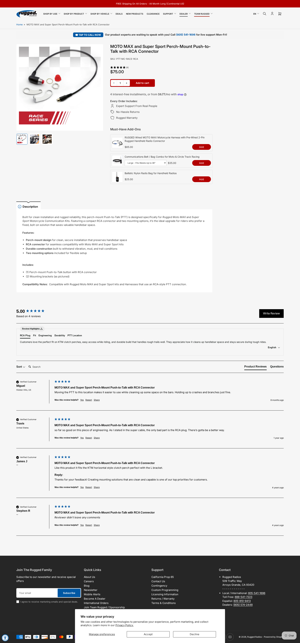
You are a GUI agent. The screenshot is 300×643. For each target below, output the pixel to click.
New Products (134, 13)
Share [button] (97, 400)
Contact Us (158, 581)
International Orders (96, 603)
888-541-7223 (243, 597)
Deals (119, 13)
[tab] (255, 367)
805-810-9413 (242, 601)
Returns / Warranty (162, 598)
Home (19, 24)
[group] (34, 311)
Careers (89, 581)
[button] (161, 67)
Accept (148, 634)
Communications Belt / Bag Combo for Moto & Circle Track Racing (162, 156)
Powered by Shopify (274, 637)
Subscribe (69, 592)
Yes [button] (82, 400)
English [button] (272, 347)
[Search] (264, 14)
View (117, 146)
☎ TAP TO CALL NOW (88, 34)
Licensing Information (164, 594)
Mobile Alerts (92, 594)
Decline (194, 634)
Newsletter (90, 590)
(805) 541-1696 (185, 34)
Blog (86, 585)
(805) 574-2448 (243, 604)
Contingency (159, 585)
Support (168, 13)
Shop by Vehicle (99, 13)
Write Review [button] (271, 313)
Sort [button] (19, 366)
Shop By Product (74, 13)
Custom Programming (164, 590)
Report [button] (88, 400)
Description (30, 206)
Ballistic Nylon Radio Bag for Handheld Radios (151, 173)
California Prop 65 (162, 577)
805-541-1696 (256, 593)
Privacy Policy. (124, 625)
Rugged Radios (254, 637)
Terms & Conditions (163, 603)
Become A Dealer (94, 598)
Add (201, 146)
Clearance (153, 13)
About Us (89, 577)
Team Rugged (202, 13)
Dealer (184, 13)
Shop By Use (50, 13)
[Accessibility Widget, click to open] (5, 637)
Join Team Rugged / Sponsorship (104, 607)
